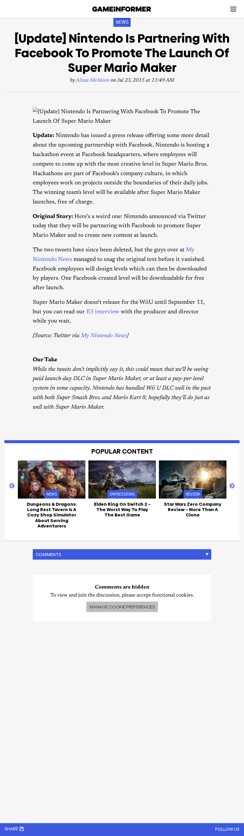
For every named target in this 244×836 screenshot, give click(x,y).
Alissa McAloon (93, 80)
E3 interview (102, 312)
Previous (12, 486)
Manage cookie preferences (122, 607)
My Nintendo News (104, 336)
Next (232, 486)
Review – (192, 509)
